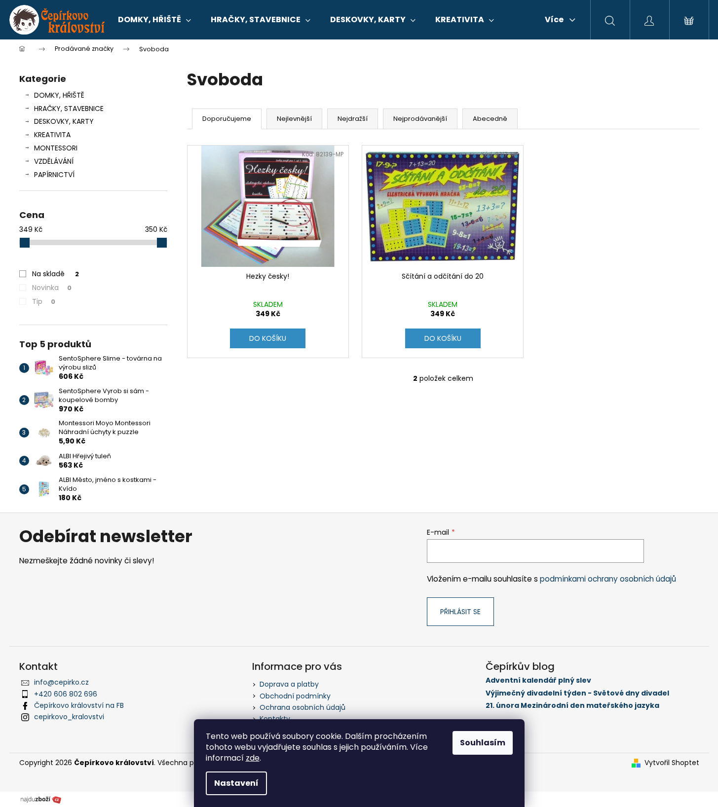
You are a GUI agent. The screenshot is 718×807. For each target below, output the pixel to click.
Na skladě (55, 274)
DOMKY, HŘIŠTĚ (59, 95)
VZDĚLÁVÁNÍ (54, 161)
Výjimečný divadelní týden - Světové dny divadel (577, 693)
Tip (43, 301)
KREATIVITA (52, 135)
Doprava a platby (289, 684)
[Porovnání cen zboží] (41, 799)
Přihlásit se (460, 612)
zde (253, 758)
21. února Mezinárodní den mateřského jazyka (572, 705)
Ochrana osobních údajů (302, 707)
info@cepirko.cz (61, 682)
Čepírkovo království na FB (79, 705)
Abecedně (490, 118)
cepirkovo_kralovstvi (69, 717)
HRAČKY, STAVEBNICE (69, 108)
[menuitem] (154, 19)
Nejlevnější (294, 118)
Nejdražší (353, 118)
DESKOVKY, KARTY (64, 121)
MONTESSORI (55, 148)
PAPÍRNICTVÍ (54, 175)
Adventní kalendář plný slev (538, 680)
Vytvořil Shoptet (671, 763)
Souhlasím (482, 742)
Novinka (52, 288)
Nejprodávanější (420, 118)
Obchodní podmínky (295, 696)
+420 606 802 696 (65, 694)
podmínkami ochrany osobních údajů (608, 579)
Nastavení (236, 783)
